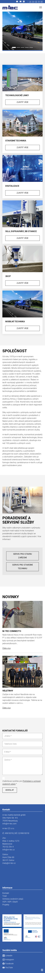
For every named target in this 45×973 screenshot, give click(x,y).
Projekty (5, 905)
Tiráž (4, 896)
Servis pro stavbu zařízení (22, 556)
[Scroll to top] (40, 968)
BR (42, 1)
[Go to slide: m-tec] (14, 47)
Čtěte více (6, 648)
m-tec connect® (11, 631)
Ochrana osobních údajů (12, 899)
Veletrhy (7, 691)
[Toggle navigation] (41, 7)
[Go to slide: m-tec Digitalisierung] (27, 47)
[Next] (40, 31)
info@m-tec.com (9, 823)
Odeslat (9, 790)
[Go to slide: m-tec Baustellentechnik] (22, 47)
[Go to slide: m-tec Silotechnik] (31, 47)
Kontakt (5, 893)
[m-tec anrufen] (24, 1)
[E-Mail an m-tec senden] (21, 1)
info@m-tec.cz (8, 849)
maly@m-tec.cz (9, 863)
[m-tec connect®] (22, 614)
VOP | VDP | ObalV (10, 902)
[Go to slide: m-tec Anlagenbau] (18, 47)
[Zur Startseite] (17, 1)
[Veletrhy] (22, 671)
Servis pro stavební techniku (22, 567)
